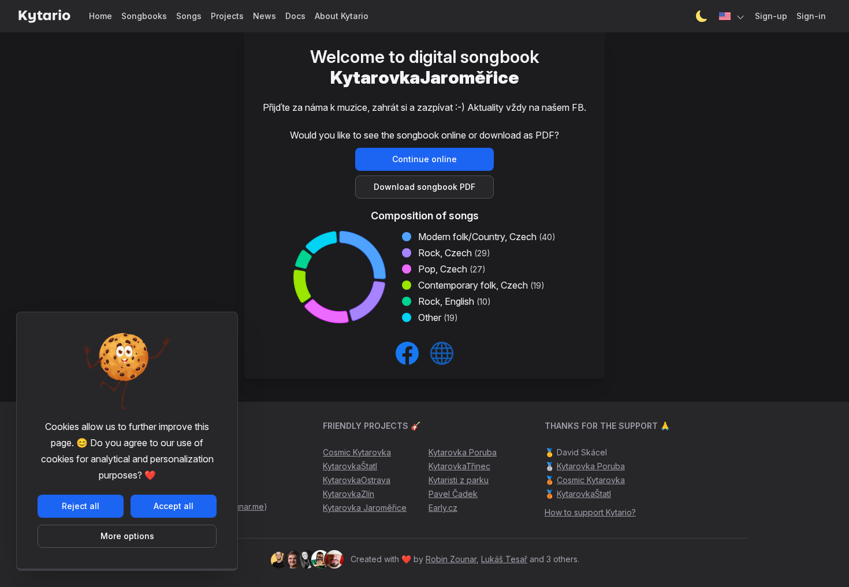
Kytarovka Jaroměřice (365, 508)
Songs (189, 16)
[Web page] (441, 353)
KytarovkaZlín (348, 494)
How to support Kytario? (590, 512)
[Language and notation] (732, 16)
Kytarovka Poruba (463, 452)
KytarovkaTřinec (459, 466)
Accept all (173, 506)
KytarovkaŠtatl (350, 466)
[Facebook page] (407, 353)
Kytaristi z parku (459, 480)
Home (100, 16)
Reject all (80, 506)
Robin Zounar (451, 559)
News (264, 16)
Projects (227, 16)
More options (127, 536)
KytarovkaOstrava (356, 480)
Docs (295, 16)
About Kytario (341, 16)
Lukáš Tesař (504, 559)
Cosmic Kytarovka (357, 452)
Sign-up (771, 16)
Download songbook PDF (424, 187)
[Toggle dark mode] (701, 16)
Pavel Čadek (453, 494)
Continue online (424, 159)
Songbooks (144, 16)
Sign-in (811, 16)
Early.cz (443, 508)
